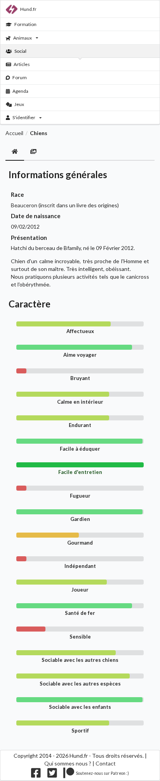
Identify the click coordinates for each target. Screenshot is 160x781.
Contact (106, 763)
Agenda (20, 91)
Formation (25, 24)
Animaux (22, 38)
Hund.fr (28, 9)
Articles (22, 64)
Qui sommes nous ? (67, 763)
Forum (19, 77)
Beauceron (24, 205)
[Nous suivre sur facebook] (36, 774)
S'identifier (23, 117)
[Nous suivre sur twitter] (52, 774)
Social (20, 51)
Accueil (14, 133)
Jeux (19, 104)
